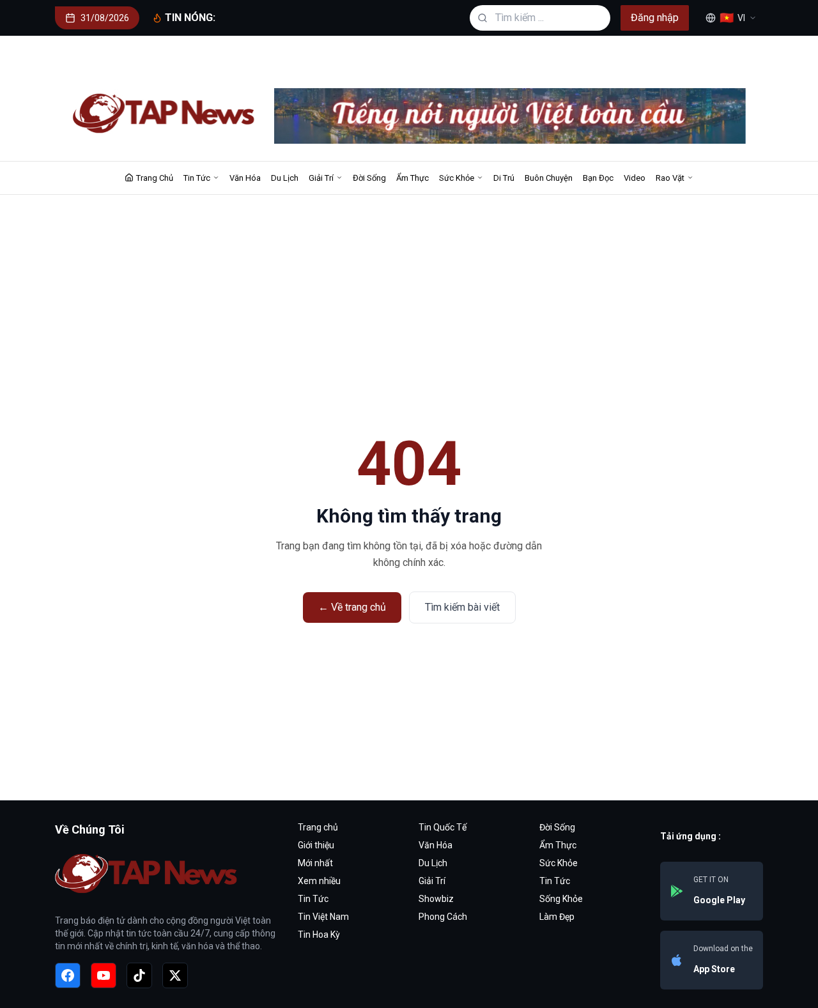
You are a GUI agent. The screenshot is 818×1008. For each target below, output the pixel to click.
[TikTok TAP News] (139, 975)
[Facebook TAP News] (68, 975)
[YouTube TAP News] (103, 975)
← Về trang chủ (352, 607)
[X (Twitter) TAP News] (175, 975)
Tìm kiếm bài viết (462, 607)
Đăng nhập (655, 17)
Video (634, 178)
